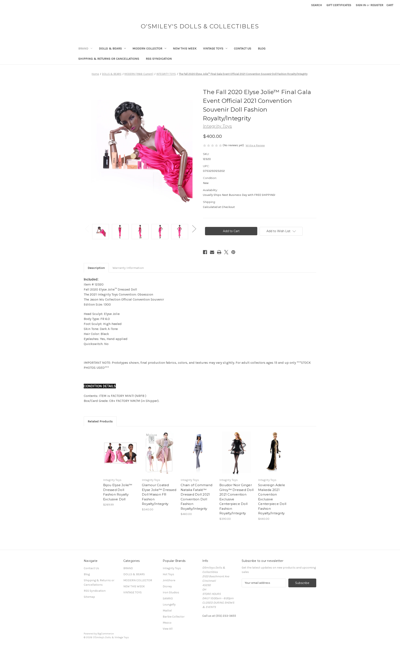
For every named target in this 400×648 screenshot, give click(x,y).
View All (167, 628)
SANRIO (168, 598)
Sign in (361, 5)
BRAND (83, 48)
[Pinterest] (233, 252)
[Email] (212, 252)
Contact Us (242, 48)
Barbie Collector (174, 616)
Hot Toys (168, 574)
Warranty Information (128, 268)
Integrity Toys (172, 568)
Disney (167, 586)
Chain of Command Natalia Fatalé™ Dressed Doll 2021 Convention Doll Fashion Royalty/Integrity (196, 497)
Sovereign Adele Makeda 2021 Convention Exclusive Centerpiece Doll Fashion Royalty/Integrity (272, 499)
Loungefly (169, 604)
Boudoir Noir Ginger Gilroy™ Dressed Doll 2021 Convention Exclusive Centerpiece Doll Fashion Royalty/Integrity (236, 499)
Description (96, 268)
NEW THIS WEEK (184, 48)
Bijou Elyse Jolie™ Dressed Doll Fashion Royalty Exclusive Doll (117, 492)
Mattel (167, 610)
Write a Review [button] (255, 145)
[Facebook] (205, 252)
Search (316, 5)
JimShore (169, 580)
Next (194, 228)
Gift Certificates (338, 5)
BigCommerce (106, 633)
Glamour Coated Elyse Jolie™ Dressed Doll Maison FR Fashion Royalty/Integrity (159, 494)
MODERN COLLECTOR (147, 48)
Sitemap (89, 597)
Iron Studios (171, 592)
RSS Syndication (159, 58)
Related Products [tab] (100, 421)
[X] (226, 252)
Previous (87, 228)
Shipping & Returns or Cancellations (108, 58)
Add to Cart (120, 456)
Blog (261, 48)
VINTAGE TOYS (213, 48)
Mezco (167, 622)
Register (376, 5)
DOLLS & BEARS (110, 48)
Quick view (120, 449)
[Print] (219, 252)
